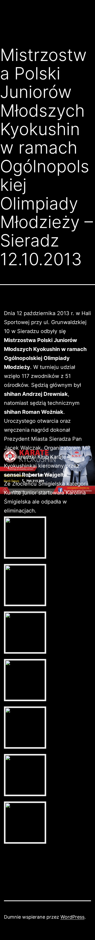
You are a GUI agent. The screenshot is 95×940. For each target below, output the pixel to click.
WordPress (72, 917)
